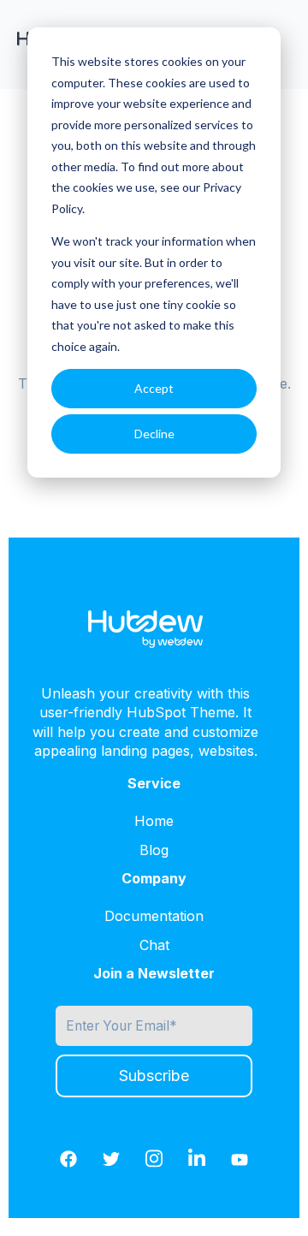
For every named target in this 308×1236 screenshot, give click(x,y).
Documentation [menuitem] (154, 915)
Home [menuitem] (154, 820)
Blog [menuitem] (154, 850)
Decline (154, 433)
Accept (154, 388)
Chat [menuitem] (154, 945)
